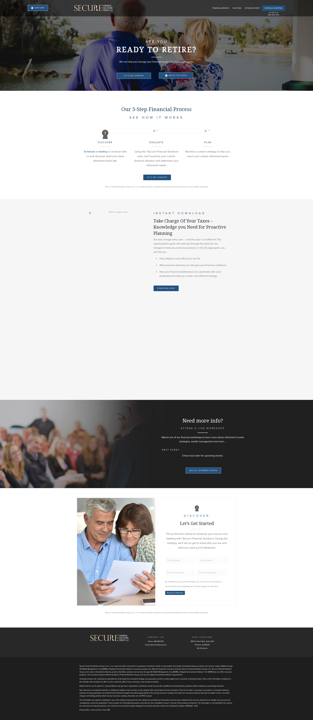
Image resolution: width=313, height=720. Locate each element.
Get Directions (202, 648)
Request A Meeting (175, 593)
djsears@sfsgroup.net (158, 645)
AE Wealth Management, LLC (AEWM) (93, 669)
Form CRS (106, 710)
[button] (134, 76)
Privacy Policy (84, 710)
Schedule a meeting (95, 151)
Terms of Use (96, 710)
